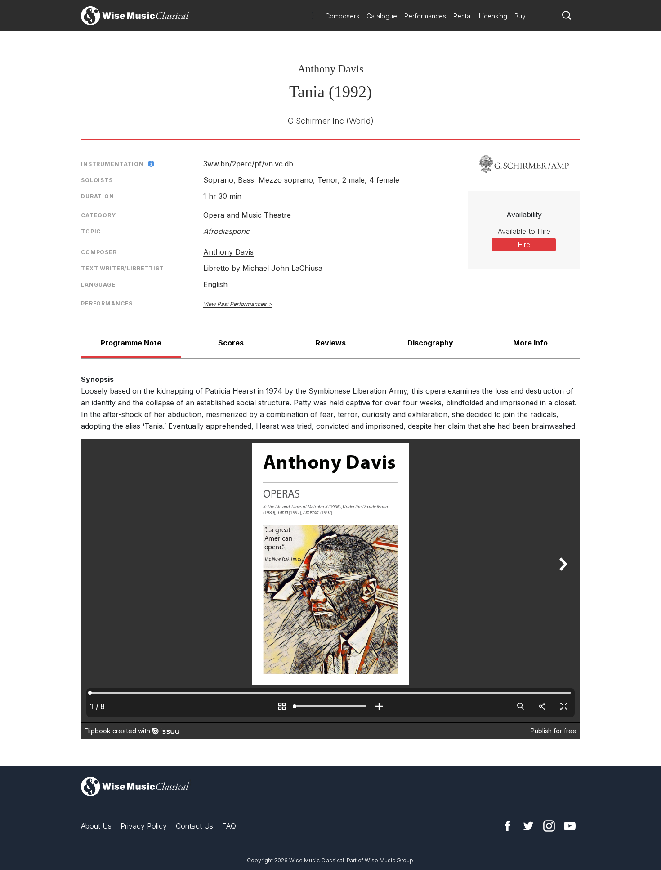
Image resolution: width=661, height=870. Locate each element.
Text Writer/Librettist (122, 268)
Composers (342, 16)
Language (98, 284)
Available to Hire (524, 231)
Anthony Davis (330, 69)
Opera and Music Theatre (247, 215)
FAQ (229, 825)
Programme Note (131, 342)
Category (98, 215)
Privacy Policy (144, 825)
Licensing (493, 16)
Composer (99, 252)
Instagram (549, 826)
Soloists (97, 180)
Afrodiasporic (226, 231)
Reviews (331, 342)
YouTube (570, 826)
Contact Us (194, 825)
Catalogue (381, 16)
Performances (425, 16)
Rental (462, 16)
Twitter (528, 826)
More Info (530, 342)
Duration (97, 196)
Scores (231, 342)
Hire (524, 244)
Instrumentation (112, 164)
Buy (520, 16)
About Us (96, 825)
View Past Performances (234, 303)
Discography (430, 342)
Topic (91, 231)
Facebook (508, 826)
